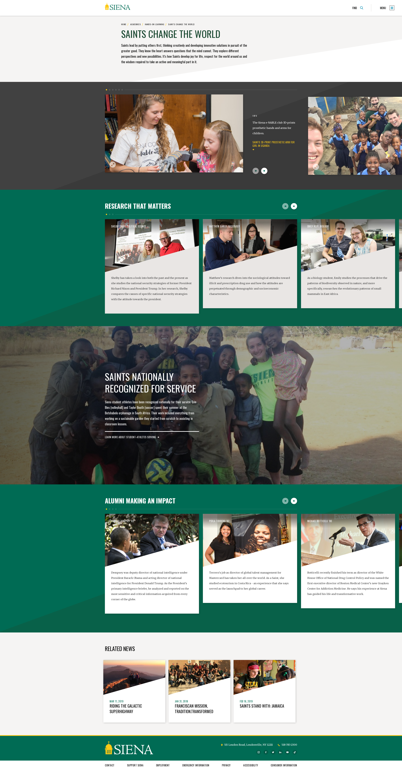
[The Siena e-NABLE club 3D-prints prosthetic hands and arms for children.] (174, 133)
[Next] (264, 171)
